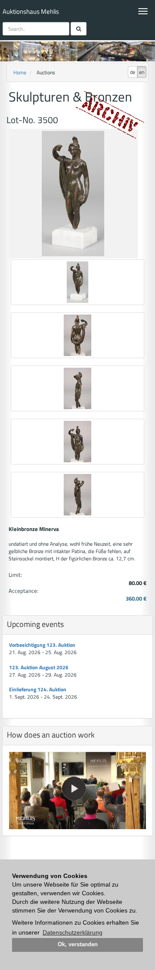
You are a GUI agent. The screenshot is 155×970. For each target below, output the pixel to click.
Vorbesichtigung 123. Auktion (42, 645)
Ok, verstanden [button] (78, 944)
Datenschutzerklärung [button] (72, 932)
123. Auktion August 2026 (38, 667)
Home (19, 72)
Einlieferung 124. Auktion (37, 689)
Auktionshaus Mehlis (31, 11)
